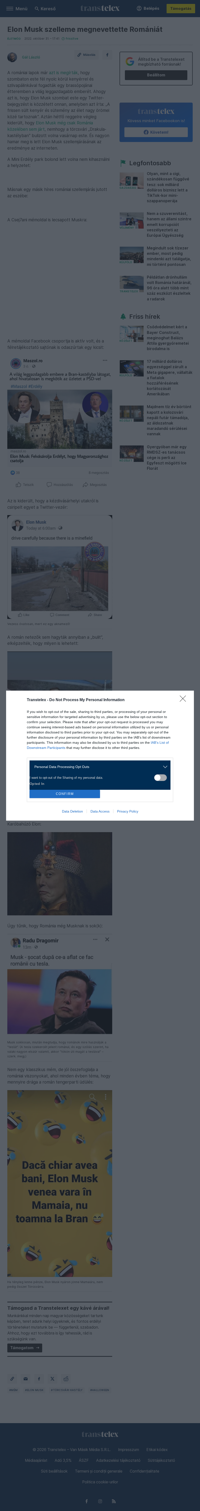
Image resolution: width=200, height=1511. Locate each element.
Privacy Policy (127, 811)
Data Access (100, 811)
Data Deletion (72, 811)
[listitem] (98, 766)
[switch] (160, 777)
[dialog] (100, 756)
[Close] (184, 700)
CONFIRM (65, 794)
